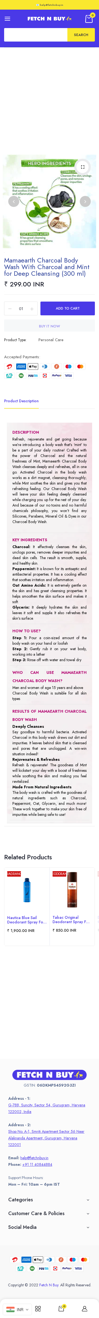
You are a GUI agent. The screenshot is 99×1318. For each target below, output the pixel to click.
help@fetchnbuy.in (34, 1158)
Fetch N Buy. (49, 1285)
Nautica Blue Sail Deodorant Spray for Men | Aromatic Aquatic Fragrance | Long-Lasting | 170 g (26, 919)
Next (85, 201)
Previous (13, 201)
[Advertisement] (49, 99)
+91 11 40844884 (37, 1164)
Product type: (15, 340)
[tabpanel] (27, 907)
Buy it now (49, 326)
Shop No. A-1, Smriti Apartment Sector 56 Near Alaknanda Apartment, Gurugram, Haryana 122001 (46, 1138)
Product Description (21, 401)
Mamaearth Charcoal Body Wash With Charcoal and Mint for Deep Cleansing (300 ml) (46, 266)
